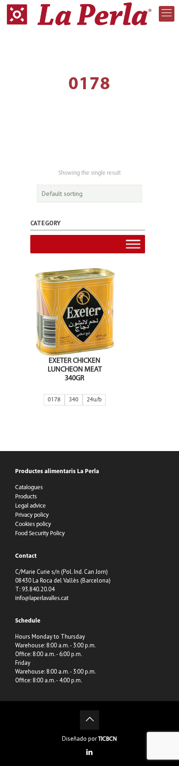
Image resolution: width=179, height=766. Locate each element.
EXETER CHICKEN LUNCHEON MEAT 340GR (75, 369)
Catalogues (29, 488)
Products (26, 497)
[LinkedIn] (90, 752)
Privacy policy (32, 515)
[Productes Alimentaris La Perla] (79, 13)
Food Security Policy (40, 534)
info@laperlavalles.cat (41, 598)
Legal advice (30, 506)
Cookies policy (33, 524)
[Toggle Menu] (133, 244)
